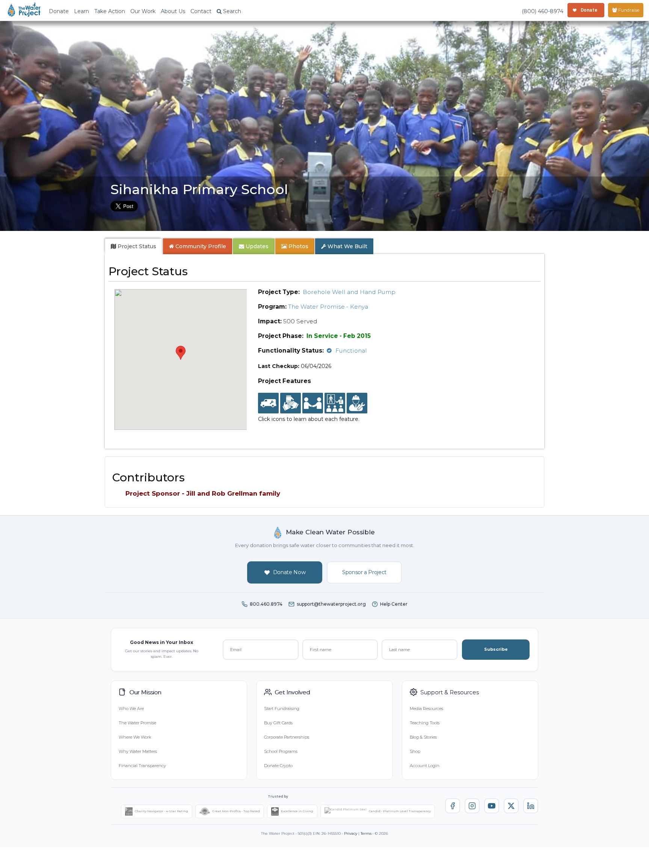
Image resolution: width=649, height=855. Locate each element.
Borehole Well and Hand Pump (349, 292)
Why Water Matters (138, 751)
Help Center (394, 604)
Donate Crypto (278, 765)
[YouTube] (491, 805)
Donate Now (289, 572)
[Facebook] (452, 805)
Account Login (424, 765)
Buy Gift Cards (278, 722)
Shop (415, 751)
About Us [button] (173, 11)
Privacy (350, 833)
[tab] (133, 246)
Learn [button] (81, 11)
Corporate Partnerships (286, 737)
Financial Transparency (142, 765)
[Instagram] (472, 805)
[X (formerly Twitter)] (511, 805)
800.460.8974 (266, 604)
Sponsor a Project (364, 572)
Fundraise (628, 10)
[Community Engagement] (312, 403)
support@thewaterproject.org (331, 604)
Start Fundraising (281, 708)
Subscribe (496, 649)
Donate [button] (59, 11)
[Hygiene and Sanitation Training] (334, 403)
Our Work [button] (142, 11)
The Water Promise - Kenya (328, 306)
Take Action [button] (109, 11)
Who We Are (131, 708)
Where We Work (135, 737)
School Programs (280, 751)
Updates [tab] (256, 246)
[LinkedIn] (530, 805)
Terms (366, 833)
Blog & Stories (423, 737)
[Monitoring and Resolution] (357, 403)
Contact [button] (200, 11)
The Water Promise (137, 722)
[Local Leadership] (290, 403)
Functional (351, 350)
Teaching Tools (424, 722)
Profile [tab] (200, 246)
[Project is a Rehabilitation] (268, 403)
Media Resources (426, 708)
